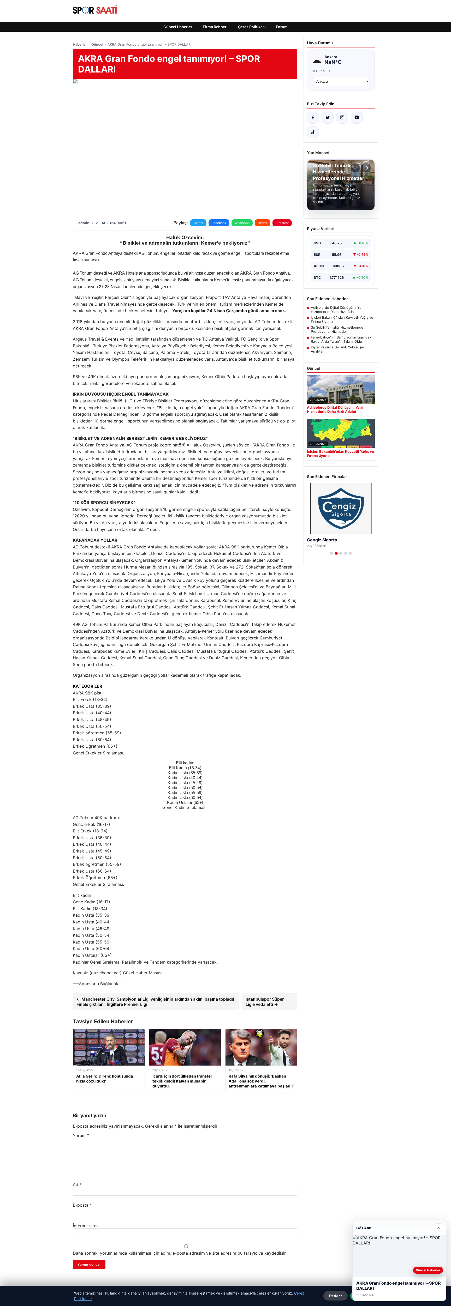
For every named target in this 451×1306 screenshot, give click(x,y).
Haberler (80, 44)
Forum (282, 27)
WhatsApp (242, 223)
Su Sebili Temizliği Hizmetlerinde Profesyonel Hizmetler (337, 329)
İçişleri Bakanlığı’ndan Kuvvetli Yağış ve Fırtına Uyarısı (342, 319)
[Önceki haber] (355, 168)
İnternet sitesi (86, 1225)
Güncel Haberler (177, 27)
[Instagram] (342, 118)
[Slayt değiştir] (331, 553)
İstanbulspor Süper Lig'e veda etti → (265, 1001)
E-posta (82, 1205)
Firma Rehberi (215, 27)
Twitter (198, 223)
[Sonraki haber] (366, 168)
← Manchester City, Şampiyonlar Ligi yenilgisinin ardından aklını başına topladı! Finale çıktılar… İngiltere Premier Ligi (155, 1001)
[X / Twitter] (328, 118)
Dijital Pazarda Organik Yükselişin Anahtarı (337, 349)
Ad (77, 1184)
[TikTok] (313, 132)
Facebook (219, 223)
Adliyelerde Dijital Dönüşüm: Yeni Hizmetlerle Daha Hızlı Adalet (337, 309)
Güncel (97, 44)
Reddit (262, 223)
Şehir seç (321, 71)
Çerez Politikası (252, 27)
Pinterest (282, 223)
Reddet (335, 1296)
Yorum (81, 1135)
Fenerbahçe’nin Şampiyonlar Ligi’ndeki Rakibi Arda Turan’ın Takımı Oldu (341, 339)
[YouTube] (357, 118)
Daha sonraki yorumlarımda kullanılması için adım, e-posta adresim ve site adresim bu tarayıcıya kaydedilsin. (180, 1253)
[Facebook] (313, 118)
